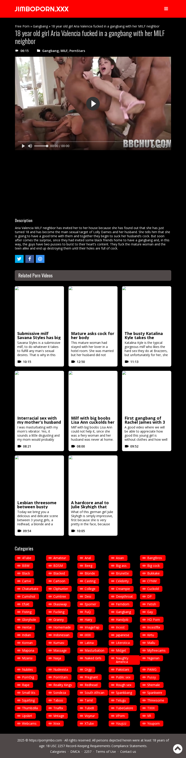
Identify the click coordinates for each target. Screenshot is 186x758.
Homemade (62, 627)
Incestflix (153, 627)
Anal (88, 558)
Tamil (89, 700)
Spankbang (124, 692)
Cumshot (28, 596)
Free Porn (22, 26)
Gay (150, 612)
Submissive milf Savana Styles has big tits (39, 337)
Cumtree (59, 596)
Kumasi (58, 643)
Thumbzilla (30, 708)
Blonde (90, 573)
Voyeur (90, 716)
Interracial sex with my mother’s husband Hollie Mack (39, 422)
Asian (120, 558)
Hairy (88, 619)
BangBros (154, 558)
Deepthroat (124, 596)
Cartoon (59, 581)
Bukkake (153, 573)
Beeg (88, 565)
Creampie (123, 589)
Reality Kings (62, 685)
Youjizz (121, 723)
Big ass (121, 565)
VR (149, 716)
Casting (90, 581)
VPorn (120, 716)
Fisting (27, 612)
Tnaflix (58, 708)
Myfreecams (156, 650)
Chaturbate (30, 589)
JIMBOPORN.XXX (42, 8)
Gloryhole (29, 619)
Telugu (121, 700)
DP (149, 596)
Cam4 (26, 581)
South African (94, 692)
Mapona (28, 650)
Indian (26, 635)
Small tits (28, 692)
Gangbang (40, 26)
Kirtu (150, 635)
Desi (88, 596)
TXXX (151, 708)
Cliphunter (60, 589)
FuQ (88, 612)
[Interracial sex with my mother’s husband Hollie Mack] (39, 392)
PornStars (77, 51)
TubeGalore (124, 708)
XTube (89, 723)
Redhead (91, 685)
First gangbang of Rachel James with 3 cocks (145, 422)
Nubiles (27, 669)
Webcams (29, 723)
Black (26, 573)
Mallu (151, 643)
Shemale (153, 685)
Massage (60, 650)
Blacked (59, 573)
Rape (25, 685)
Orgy (88, 669)
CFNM (152, 581)
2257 (87, 751)
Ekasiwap (60, 604)
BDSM (58, 565)
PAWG (152, 669)
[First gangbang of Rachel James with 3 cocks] (146, 392)
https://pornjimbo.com (45, 740)
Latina (89, 643)
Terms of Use (106, 751)
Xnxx (56, 723)
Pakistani (122, 669)
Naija (57, 658)
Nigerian (153, 658)
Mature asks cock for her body (92, 335)
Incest (120, 627)
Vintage (58, 716)
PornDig (28, 677)
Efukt (25, 604)
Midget (121, 650)
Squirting (28, 700)
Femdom (122, 604)
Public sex (123, 677)
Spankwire (154, 692)
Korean (27, 643)
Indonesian (61, 635)
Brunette (122, 573)
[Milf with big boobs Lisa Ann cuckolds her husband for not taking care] (93, 392)
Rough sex (123, 685)
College (90, 589)
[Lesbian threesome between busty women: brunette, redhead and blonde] (39, 477)
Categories (58, 751)
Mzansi (27, 658)
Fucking (58, 612)
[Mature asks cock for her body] (93, 308)
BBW (25, 565)
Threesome (155, 700)
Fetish (151, 604)
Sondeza (59, 692)
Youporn (153, 723)
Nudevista (60, 669)
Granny (58, 619)
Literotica (123, 643)
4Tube (26, 558)
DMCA (75, 751)
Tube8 (89, 708)
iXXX (88, 635)
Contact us (128, 751)
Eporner (90, 604)
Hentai (27, 627)
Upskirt (27, 716)
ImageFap (92, 627)
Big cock (153, 565)
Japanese (122, 635)
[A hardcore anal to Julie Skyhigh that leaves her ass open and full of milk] (93, 477)
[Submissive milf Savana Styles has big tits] (39, 308)
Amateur (59, 558)
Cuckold (153, 589)
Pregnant (91, 677)
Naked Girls (93, 658)
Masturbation (94, 650)
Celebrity (122, 581)
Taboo (58, 700)
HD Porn (153, 619)
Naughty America (122, 660)
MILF (64, 51)
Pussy (151, 677)
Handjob (122, 619)
